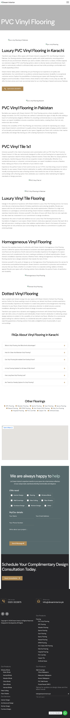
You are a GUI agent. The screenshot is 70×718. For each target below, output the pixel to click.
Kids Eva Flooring (43, 649)
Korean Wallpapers (43, 678)
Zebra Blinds (7, 684)
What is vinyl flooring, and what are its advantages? (20, 345)
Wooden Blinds (7, 678)
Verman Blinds (7, 687)
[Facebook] (2, 614)
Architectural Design (7, 703)
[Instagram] (7, 614)
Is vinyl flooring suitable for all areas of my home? (20, 368)
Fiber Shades (5, 693)
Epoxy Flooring (42, 637)
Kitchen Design (5, 706)
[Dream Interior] (8, 2)
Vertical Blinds (7, 675)
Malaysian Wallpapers (44, 675)
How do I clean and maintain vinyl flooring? (18, 352)
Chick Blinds (6, 681)
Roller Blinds (6, 672)
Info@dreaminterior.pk (53, 602)
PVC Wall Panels (43, 681)
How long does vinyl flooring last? (15, 375)
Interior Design (5, 700)
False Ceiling (5, 690)
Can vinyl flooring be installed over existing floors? (20, 359)
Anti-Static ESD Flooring (45, 646)
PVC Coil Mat (42, 655)
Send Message (17, 543)
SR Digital (20, 623)
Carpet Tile (41, 658)
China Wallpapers (43, 672)
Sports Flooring (42, 630)
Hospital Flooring (43, 652)
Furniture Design (6, 709)
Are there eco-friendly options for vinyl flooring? (19, 382)
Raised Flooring (42, 640)
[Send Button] (67, 694)
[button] (12, 89)
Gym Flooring (42, 633)
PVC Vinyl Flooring (43, 621)
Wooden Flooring (43, 627)
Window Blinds (5, 670)
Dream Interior (16, 621)
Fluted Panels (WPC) (44, 684)
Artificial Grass (42, 661)
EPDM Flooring (42, 643)
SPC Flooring (42, 624)
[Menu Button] (67, 2)
